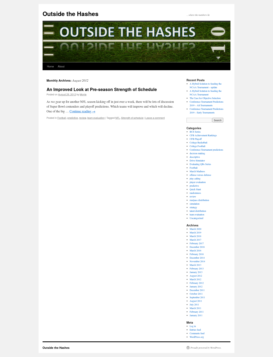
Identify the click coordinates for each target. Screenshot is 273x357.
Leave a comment (155, 117)
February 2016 (197, 254)
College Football (197, 146)
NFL (117, 117)
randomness (195, 192)
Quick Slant (195, 189)
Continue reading (82, 111)
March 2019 (195, 232)
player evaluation (198, 182)
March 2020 (195, 228)
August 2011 (196, 300)
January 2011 (196, 315)
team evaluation (96, 117)
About (61, 66)
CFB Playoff (196, 138)
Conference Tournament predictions (206, 149)
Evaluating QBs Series (200, 164)
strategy (193, 207)
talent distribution (198, 210)
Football (61, 117)
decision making (197, 153)
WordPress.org (197, 336)
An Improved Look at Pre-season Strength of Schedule (102, 89)
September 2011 (197, 297)
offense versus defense (200, 174)
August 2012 (196, 275)
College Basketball (198, 142)
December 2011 (197, 290)
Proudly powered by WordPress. (205, 347)
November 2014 (197, 261)
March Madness (197, 171)
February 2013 (197, 268)
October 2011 (196, 293)
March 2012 (195, 279)
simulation (194, 203)
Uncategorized (196, 218)
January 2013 (196, 272)
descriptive (195, 156)
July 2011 (194, 304)
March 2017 (195, 239)
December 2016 (197, 246)
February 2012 (197, 282)
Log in (193, 326)
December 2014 (197, 257)
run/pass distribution (199, 200)
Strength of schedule (132, 117)
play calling (195, 178)
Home (50, 66)
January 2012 (196, 286)
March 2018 (195, 236)
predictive (72, 117)
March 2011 (195, 308)
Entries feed (195, 329)
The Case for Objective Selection (205, 98)
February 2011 (197, 311)
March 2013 (195, 264)
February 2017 (197, 243)
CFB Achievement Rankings (203, 135)
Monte (83, 94)
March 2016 (195, 250)
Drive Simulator (197, 160)
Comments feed (197, 333)
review (82, 117)
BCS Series (195, 131)
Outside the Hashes (71, 13)
